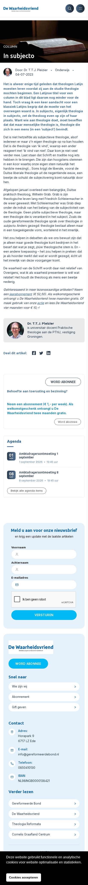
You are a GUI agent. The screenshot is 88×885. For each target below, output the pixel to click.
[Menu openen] (80, 8)
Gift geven (19, 707)
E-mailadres (19, 577)
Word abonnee (63, 382)
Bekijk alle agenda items (27, 490)
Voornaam (18, 547)
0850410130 (26, 767)
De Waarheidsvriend (26, 814)
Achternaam (19, 562)
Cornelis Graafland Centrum (31, 834)
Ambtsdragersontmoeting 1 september (38, 455)
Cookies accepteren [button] (23, 877)
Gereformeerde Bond (26, 803)
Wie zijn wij (19, 686)
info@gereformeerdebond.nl (38, 754)
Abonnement (20, 696)
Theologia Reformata (26, 824)
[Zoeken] (69, 8)
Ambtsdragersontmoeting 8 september (38, 474)
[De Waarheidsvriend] (20, 8)
